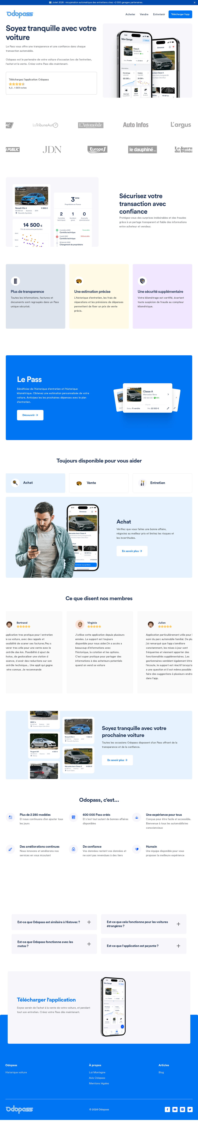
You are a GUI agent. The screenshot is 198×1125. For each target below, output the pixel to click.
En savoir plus (132, 551)
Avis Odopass (97, 1078)
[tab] (35, 483)
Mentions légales (99, 1083)
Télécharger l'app (180, 14)
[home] (20, 14)
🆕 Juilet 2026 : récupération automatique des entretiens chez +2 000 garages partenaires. (96, 2)
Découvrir (30, 415)
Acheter (130, 14)
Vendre (144, 14)
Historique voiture (16, 1072)
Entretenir (159, 14)
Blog (161, 1072)
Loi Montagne (97, 1072)
